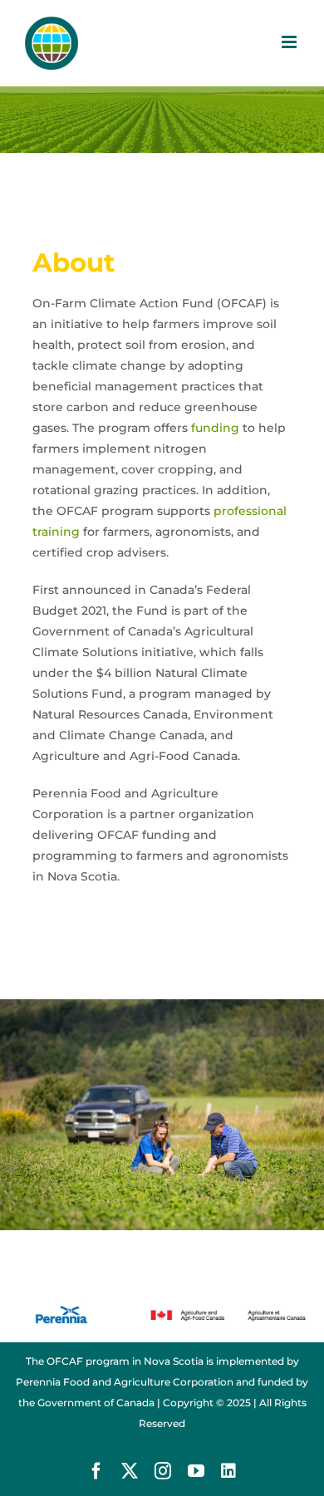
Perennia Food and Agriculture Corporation (124, 1382)
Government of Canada (96, 1402)
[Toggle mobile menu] (290, 42)
